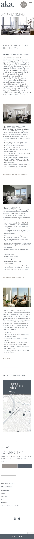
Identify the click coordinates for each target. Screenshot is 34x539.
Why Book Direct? (7, 484)
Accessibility (6, 490)
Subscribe (25, 466)
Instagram (15, 518)
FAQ (2, 499)
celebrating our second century (23, 4)
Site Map (4, 496)
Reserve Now (17, 536)
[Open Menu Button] (31, 3)
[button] (24, 415)
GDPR (3, 493)
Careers (4, 502)
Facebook (19, 518)
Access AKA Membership (10, 505)
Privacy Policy (6, 487)
